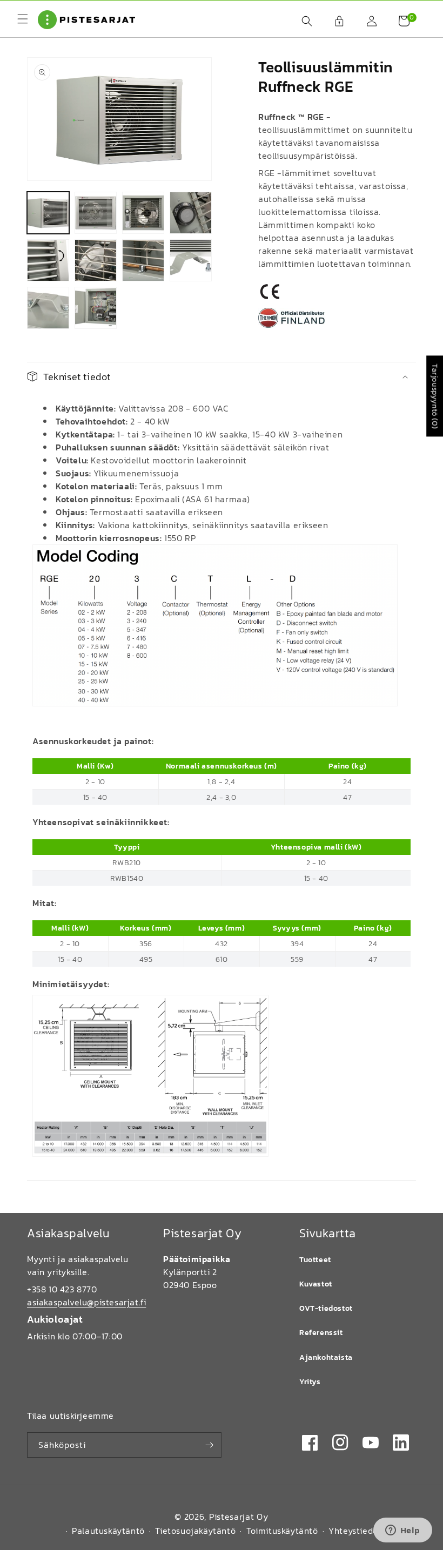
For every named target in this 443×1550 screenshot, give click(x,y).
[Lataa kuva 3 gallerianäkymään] (143, 213)
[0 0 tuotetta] (399, 21)
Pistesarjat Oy (239, 1516)
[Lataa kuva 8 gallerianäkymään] (191, 260)
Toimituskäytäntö (282, 1530)
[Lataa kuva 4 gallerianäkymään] (191, 213)
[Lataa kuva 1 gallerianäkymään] (48, 213)
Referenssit (321, 1332)
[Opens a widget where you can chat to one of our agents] (402, 1531)
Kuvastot (315, 1284)
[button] (301, 21)
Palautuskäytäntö (108, 1530)
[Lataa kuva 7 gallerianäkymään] (143, 260)
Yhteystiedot (354, 1530)
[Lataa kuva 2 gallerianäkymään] (96, 213)
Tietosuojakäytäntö (195, 1530)
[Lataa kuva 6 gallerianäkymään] (96, 260)
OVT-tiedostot (326, 1308)
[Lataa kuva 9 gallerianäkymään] (48, 308)
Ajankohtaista (326, 1357)
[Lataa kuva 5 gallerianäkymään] (48, 260)
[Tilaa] (209, 1445)
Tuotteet (315, 1259)
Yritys (310, 1381)
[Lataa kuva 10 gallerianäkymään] (96, 308)
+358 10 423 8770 (62, 1289)
